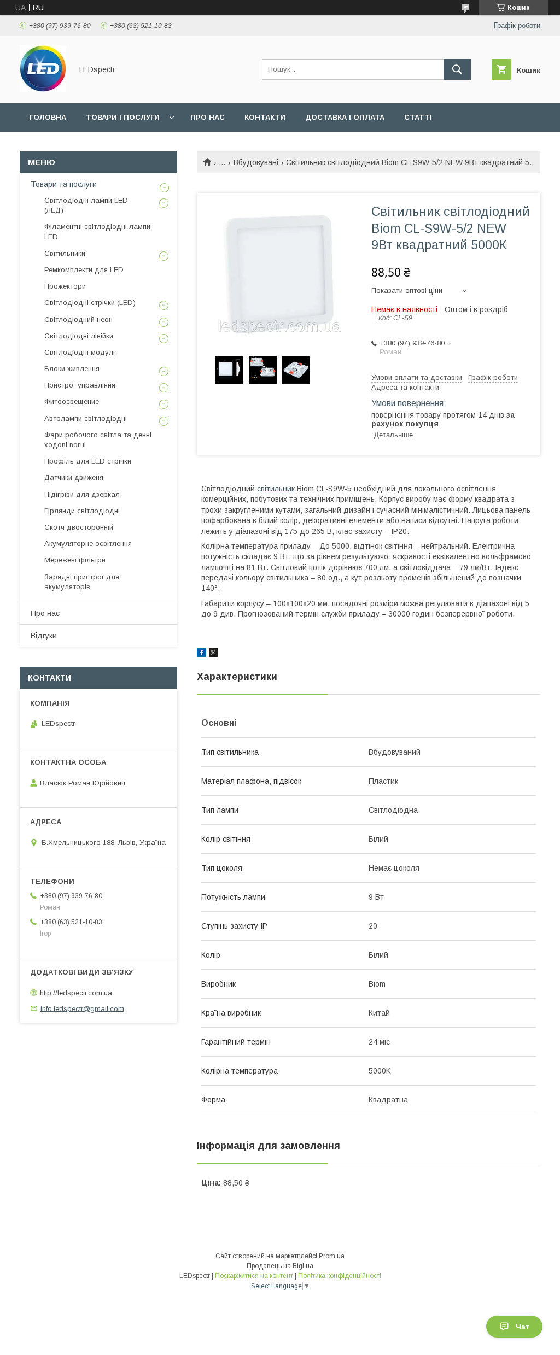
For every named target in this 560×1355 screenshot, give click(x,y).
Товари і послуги (123, 117)
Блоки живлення (72, 369)
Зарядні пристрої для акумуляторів (81, 582)
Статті (418, 117)
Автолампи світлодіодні (85, 418)
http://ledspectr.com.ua (76, 993)
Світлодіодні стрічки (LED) (90, 302)
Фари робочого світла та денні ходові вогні (97, 440)
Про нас (207, 117)
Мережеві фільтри (75, 560)
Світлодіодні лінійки (78, 336)
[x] (213, 654)
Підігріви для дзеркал (82, 494)
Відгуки (44, 635)
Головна (48, 117)
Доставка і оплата (344, 117)
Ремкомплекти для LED (84, 270)
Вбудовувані (256, 162)
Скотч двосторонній (78, 527)
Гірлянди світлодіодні (82, 511)
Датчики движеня (73, 477)
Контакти (264, 117)
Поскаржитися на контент (254, 1276)
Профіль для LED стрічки (87, 461)
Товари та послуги (64, 184)
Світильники (64, 253)
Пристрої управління (79, 385)
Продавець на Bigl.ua (280, 1266)
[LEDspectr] (43, 89)
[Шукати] (457, 69)
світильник (276, 488)
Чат (522, 1326)
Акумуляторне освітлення (88, 543)
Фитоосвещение (71, 401)
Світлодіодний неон (78, 319)
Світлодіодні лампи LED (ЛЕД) (86, 205)
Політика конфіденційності (339, 1276)
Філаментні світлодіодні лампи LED (97, 231)
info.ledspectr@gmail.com (82, 1008)
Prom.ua (332, 1256)
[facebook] (201, 654)
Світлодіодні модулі (79, 352)
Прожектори (65, 286)
